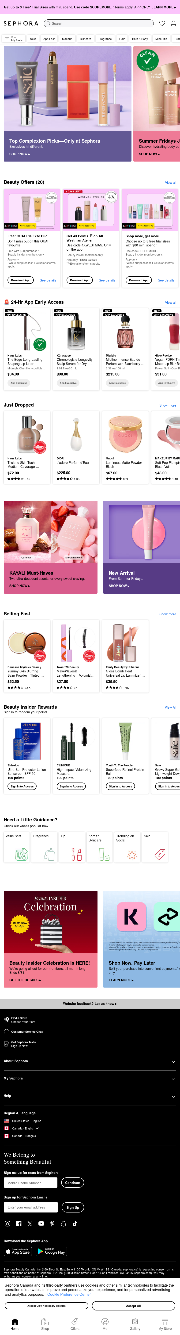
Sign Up (73, 1207)
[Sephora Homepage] (21, 23)
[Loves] (162, 23)
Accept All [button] (133, 1305)
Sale (147, 835)
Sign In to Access (22, 786)
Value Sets (13, 835)
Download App (20, 280)
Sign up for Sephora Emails (25, 1197)
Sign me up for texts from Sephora (31, 1173)
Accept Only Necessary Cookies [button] (46, 1305)
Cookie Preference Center (69, 1294)
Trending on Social (125, 837)
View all (170, 182)
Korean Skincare (95, 837)
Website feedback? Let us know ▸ (90, 1003)
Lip (63, 835)
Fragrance (41, 835)
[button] (45, 1294)
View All (170, 707)
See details (48, 280)
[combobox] (99, 23)
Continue (72, 1182)
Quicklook (15, 331)
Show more (167, 405)
